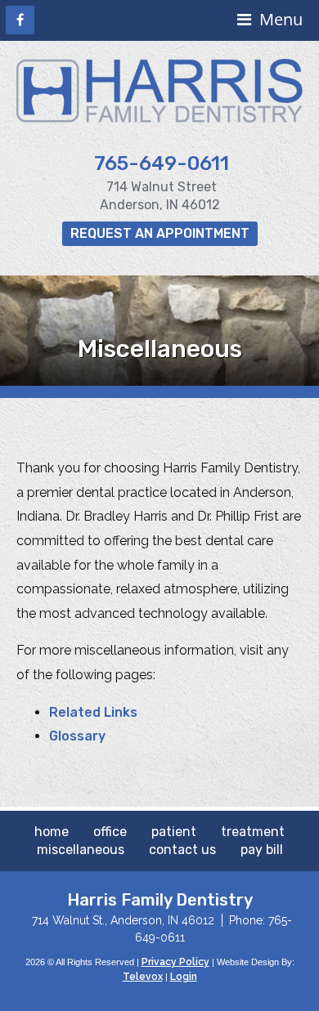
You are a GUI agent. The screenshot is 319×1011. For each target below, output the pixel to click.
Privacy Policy (175, 962)
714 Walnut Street (161, 187)
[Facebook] (20, 20)
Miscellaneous (80, 849)
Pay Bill (261, 849)
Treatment (253, 831)
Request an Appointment (159, 233)
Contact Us (182, 849)
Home (51, 831)
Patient (173, 831)
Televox (143, 976)
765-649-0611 (161, 163)
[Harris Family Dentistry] (159, 119)
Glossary (77, 736)
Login (183, 976)
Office (110, 831)
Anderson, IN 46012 (160, 204)
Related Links (93, 712)
